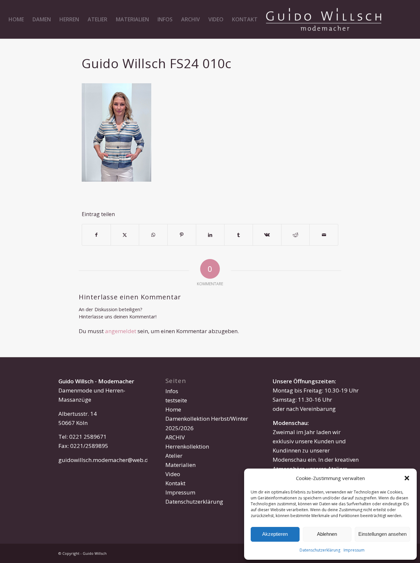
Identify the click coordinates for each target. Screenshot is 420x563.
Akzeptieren (275, 534)
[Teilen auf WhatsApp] (153, 234)
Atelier (173, 455)
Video (172, 474)
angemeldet (120, 331)
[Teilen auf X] (125, 234)
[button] (407, 478)
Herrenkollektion (187, 446)
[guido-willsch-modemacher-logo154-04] (323, 19)
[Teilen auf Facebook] (96, 234)
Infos (171, 391)
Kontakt (175, 483)
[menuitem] (16, 19)
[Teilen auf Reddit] (296, 234)
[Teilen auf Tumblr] (238, 234)
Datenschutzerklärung (320, 550)
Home (173, 409)
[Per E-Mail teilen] (324, 234)
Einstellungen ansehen (382, 534)
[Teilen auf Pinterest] (182, 234)
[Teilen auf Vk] (267, 234)
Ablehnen (327, 534)
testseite (176, 400)
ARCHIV (175, 437)
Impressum (354, 550)
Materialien (180, 465)
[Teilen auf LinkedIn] (210, 234)
